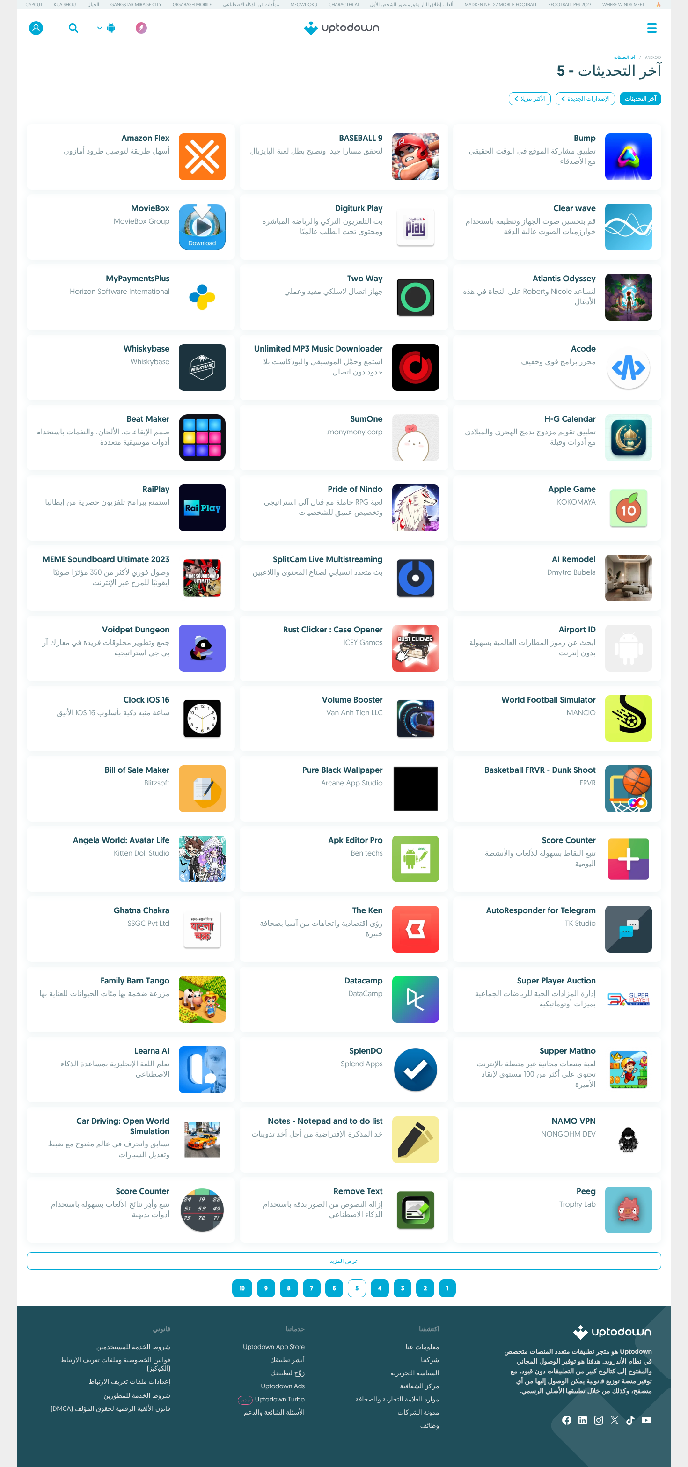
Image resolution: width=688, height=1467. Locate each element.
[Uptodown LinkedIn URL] (582, 1421)
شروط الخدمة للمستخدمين (133, 1346)
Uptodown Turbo (273, 1399)
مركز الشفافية (419, 1386)
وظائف (429, 1425)
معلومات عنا (422, 1346)
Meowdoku (304, 4)
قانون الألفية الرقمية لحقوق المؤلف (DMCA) (110, 1408)
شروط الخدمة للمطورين (136, 1395)
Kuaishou (65, 4)
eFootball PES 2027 (570, 4)
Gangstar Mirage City (135, 4)
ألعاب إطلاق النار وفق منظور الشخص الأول (412, 4)
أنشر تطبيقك (287, 1360)
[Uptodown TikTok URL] (630, 1421)
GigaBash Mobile (192, 4)
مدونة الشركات (418, 1412)
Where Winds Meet (623, 4)
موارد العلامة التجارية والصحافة (397, 1399)
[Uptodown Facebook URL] (566, 1421)
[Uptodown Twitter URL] (614, 1421)
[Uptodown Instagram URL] (598, 1421)
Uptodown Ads (283, 1386)
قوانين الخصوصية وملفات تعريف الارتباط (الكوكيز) (115, 1364)
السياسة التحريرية (414, 1373)
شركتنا (430, 1360)
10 (242, 1288)
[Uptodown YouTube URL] (646, 1421)
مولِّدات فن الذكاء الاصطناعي (251, 4)
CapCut (33, 4)
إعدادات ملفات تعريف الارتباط (129, 1381)
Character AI (344, 4)
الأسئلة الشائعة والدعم (274, 1412)
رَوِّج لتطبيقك (288, 1373)
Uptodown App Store (274, 1346)
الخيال (93, 4)
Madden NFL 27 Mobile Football (501, 4)
